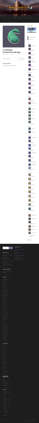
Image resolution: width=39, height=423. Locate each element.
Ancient (4, 349)
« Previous (6, 58)
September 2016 (5, 317)
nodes (4, 359)
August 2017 (5, 297)
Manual (4, 357)
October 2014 (5, 329)
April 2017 (4, 305)
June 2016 (4, 321)
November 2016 (5, 315)
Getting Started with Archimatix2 (6, 258)
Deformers (29, 171)
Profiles (5, 408)
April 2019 (4, 287)
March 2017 (5, 307)
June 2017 (4, 301)
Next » (22, 58)
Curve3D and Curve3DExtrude (8, 264)
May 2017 (4, 303)
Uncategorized (5, 371)
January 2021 (5, 285)
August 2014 (5, 333)
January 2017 (5, 311)
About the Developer (6, 399)
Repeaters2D (30, 72)
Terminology (5, 367)
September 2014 (5, 331)
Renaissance (5, 363)
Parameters (5, 415)
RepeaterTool (29, 239)
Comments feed (5, 383)
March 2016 (5, 325)
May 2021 (4, 283)
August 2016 (5, 319)
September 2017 (5, 295)
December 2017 (5, 291)
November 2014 (5, 327)
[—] (19, 8)
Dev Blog (4, 353)
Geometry (4, 355)
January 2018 (5, 289)
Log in (4, 379)
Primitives (29, 96)
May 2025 (4, 281)
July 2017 (4, 299)
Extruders (5, 410)
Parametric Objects (6, 404)
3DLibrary (4, 347)
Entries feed (5, 381)
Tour (4, 395)
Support (4, 365)
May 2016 (4, 323)
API (3, 351)
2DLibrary (4, 345)
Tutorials (4, 369)
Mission (4, 393)
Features (4, 397)
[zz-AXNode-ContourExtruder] (13, 36)
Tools (29, 212)
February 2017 (5, 309)
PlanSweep (6, 412)
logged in (8, 65)
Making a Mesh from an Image (8, 260)
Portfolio (4, 361)
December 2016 (5, 313)
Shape (5, 406)
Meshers (29, 106)
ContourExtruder (5, 262)
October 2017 (5, 293)
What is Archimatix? (6, 391)
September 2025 (5, 279)
